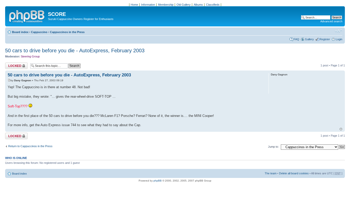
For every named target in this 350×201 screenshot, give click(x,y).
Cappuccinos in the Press (67, 32)
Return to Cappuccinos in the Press (30, 146)
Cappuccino (39, 32)
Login (339, 39)
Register (325, 39)
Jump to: (273, 146)
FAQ (296, 39)
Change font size (338, 31)
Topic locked (13, 64)
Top (340, 129)
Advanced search (331, 21)
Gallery (309, 39)
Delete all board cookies (294, 173)
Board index (20, 32)
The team (270, 173)
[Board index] (27, 15)
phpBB (157, 180)
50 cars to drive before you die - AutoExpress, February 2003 (75, 50)
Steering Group (30, 56)
